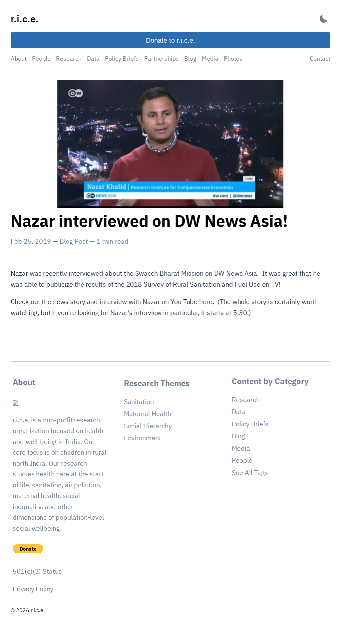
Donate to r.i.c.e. (170, 40)
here (205, 301)
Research (69, 58)
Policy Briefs (122, 58)
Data (93, 58)
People (41, 58)
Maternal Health (147, 413)
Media (210, 58)
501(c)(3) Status (37, 571)
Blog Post (74, 241)
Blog (190, 58)
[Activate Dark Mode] (323, 19)
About (19, 58)
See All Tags (250, 472)
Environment (142, 437)
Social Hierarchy (148, 425)
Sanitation (139, 401)
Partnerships (161, 58)
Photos (233, 58)
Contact (320, 58)
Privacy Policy (33, 588)
